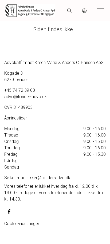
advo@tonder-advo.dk (25, 96)
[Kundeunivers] (84, 10)
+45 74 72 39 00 (19, 90)
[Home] (30, 10)
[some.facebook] (9, 211)
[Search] (69, 10)
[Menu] (99, 10)
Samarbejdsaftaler (21, 236)
